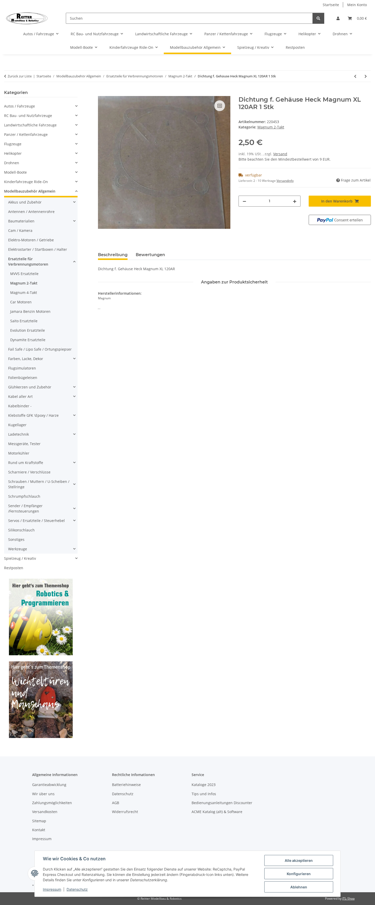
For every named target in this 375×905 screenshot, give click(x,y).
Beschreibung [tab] (113, 254)
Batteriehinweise (126, 784)
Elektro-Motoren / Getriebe (31, 239)
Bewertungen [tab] (150, 254)
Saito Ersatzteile (24, 320)
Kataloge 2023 (204, 784)
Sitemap (39, 820)
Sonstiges (16, 539)
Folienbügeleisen (22, 377)
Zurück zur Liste (20, 76)
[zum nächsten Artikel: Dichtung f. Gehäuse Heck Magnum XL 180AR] (365, 76)
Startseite (331, 4)
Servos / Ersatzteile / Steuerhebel (36, 520)
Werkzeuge (17, 548)
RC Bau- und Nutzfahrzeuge (28, 115)
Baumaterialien (21, 221)
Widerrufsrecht (125, 811)
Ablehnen (298, 887)
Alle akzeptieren (299, 860)
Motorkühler (18, 453)
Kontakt (38, 829)
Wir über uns (43, 793)
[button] (338, 18)
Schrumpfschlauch (24, 496)
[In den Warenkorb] (102, 93)
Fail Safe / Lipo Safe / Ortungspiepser (40, 349)
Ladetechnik (18, 434)
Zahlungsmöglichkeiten (52, 802)
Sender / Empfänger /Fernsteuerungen (25, 508)
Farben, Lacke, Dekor (25, 358)
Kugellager (17, 424)
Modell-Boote (15, 172)
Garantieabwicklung (49, 784)
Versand (280, 153)
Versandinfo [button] (285, 180)
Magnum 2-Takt (270, 127)
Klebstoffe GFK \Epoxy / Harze (33, 415)
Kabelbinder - (20, 405)
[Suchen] (318, 18)
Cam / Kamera (20, 230)
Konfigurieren (299, 874)
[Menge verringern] (244, 201)
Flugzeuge (12, 143)
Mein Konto (357, 4)
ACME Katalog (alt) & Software (217, 811)
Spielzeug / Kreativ (20, 558)
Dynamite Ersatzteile (27, 339)
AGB (115, 802)
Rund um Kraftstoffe (25, 462)
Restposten (13, 567)
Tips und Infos (204, 793)
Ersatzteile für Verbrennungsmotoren (28, 261)
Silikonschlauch (21, 530)
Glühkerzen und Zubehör (29, 387)
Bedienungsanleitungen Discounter (222, 802)
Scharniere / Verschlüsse (29, 472)
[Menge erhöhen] (294, 201)
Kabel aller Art (20, 396)
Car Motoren (21, 302)
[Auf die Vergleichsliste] (219, 105)
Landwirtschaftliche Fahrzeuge (30, 125)
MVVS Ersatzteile (24, 273)
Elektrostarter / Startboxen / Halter (37, 249)
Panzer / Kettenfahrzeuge (26, 134)
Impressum (52, 889)
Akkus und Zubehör (25, 202)
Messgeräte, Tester (24, 443)
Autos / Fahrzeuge (19, 106)
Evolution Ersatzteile (27, 330)
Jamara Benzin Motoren (30, 311)
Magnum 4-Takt (23, 292)
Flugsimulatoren (22, 368)
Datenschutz (77, 889)
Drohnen (11, 162)
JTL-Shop (348, 898)
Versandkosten (44, 811)
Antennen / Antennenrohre (31, 211)
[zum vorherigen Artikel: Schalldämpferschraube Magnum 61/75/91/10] (355, 76)
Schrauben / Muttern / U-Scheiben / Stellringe (38, 484)
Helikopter (13, 153)
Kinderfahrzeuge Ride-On (26, 181)
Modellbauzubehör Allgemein (29, 191)
